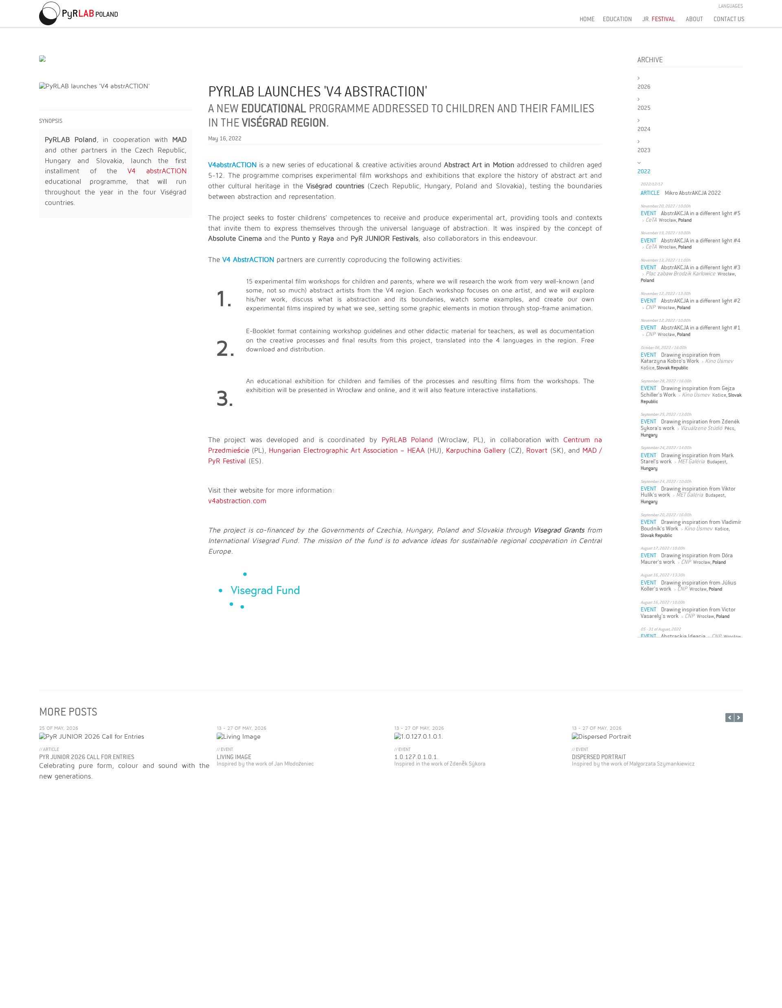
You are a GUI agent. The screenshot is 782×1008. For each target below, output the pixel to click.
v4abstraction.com (237, 501)
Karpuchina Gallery (475, 450)
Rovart (536, 450)
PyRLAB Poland (407, 440)
